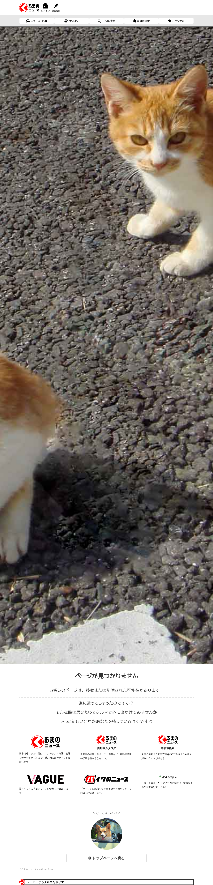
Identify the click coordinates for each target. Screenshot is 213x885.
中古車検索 (108, 21)
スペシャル (178, 21)
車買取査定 (143, 21)
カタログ (73, 21)
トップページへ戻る (108, 858)
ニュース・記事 (38, 21)
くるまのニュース (27, 869)
